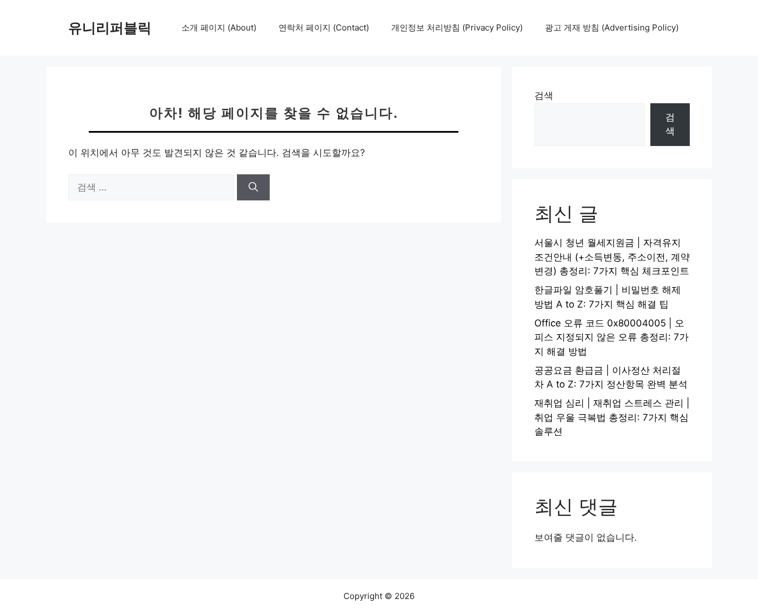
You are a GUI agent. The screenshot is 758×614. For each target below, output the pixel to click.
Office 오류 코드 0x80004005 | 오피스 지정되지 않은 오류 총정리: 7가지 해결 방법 (611, 337)
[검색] (253, 187)
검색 (543, 95)
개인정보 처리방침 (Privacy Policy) (457, 27)
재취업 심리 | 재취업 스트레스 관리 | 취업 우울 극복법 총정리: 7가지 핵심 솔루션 (612, 417)
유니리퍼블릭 (109, 27)
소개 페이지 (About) (218, 27)
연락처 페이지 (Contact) (324, 27)
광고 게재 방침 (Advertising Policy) (612, 27)
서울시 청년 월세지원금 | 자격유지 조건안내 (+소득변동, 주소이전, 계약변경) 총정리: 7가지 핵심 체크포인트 (612, 256)
